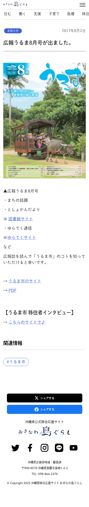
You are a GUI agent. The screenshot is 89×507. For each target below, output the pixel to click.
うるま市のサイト (24, 281)
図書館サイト (20, 219)
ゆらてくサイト (21, 237)
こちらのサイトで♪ (26, 322)
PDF (12, 290)
